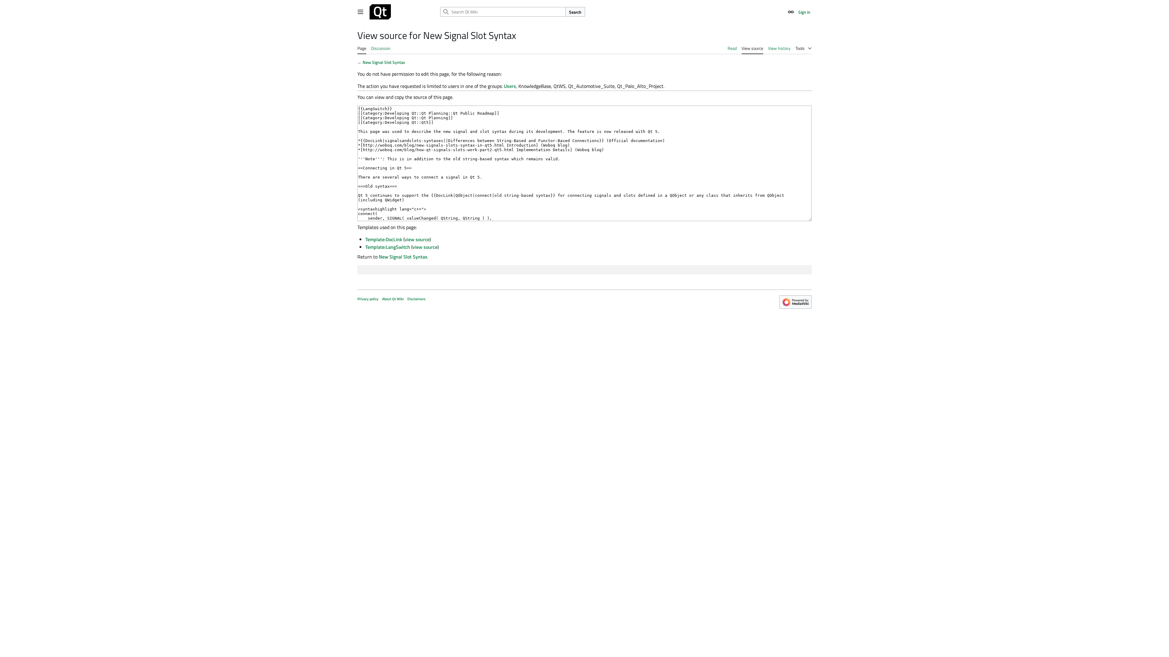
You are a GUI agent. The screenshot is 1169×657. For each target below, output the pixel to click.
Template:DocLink (383, 239)
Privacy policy (367, 299)
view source (417, 239)
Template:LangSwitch (387, 247)
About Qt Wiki (393, 299)
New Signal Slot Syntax (384, 62)
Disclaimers (416, 299)
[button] (360, 12)
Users (510, 86)
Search (575, 12)
